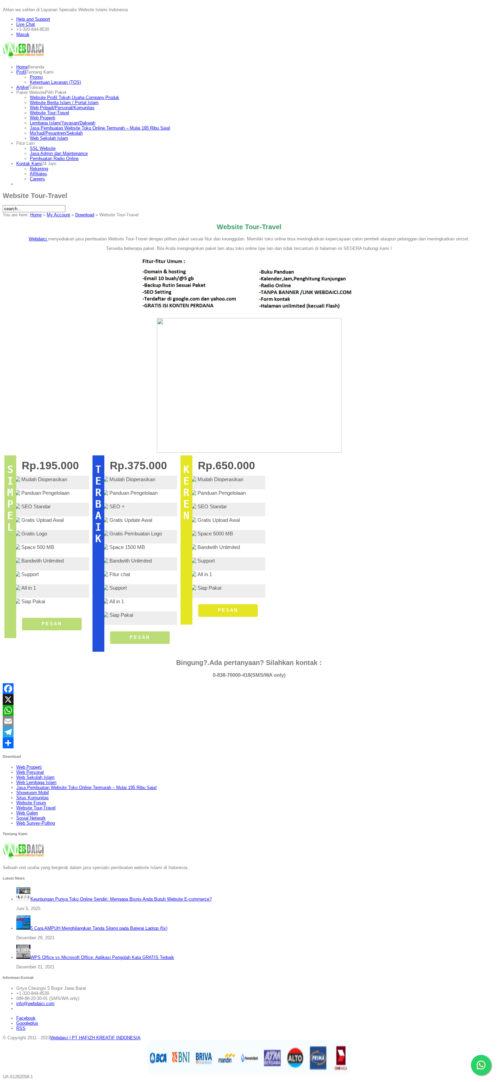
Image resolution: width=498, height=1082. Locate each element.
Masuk (22, 34)
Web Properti (42, 117)
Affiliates (38, 173)
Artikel (22, 87)
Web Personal (30, 772)
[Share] (249, 742)
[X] (249, 699)
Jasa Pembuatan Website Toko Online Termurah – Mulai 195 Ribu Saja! (100, 128)
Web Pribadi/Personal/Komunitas (62, 107)
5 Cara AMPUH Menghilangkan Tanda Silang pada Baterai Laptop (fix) (98, 928)
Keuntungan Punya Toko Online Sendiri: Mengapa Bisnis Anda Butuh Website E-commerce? (121, 899)
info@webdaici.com (35, 1003)
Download (84, 214)
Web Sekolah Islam (49, 138)
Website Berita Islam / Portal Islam (64, 102)
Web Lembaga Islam (36, 782)
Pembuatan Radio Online (54, 158)
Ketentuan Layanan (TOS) (55, 82)
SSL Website (43, 148)
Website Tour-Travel (49, 112)
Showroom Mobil (32, 792)
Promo (36, 77)
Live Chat (25, 24)
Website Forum (31, 802)
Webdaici (38, 238)
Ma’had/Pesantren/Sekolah (56, 133)
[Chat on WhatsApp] (481, 1065)
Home (22, 67)
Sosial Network (31, 818)
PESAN (52, 623)
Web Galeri (27, 812)
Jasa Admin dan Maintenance (59, 153)
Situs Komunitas (32, 797)
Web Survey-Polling (35, 823)
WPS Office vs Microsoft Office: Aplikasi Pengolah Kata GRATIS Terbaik (102, 957)
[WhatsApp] (249, 710)
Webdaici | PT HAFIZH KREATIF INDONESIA (95, 1037)
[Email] (249, 721)
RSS (20, 1028)
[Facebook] (249, 688)
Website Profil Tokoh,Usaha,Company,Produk (74, 97)
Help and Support (33, 19)
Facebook (26, 1018)
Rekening (39, 168)
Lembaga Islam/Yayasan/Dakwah (62, 122)
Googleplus (27, 1023)
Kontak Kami (29, 163)
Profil (21, 72)
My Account (58, 214)
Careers (37, 178)
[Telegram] (249, 732)
